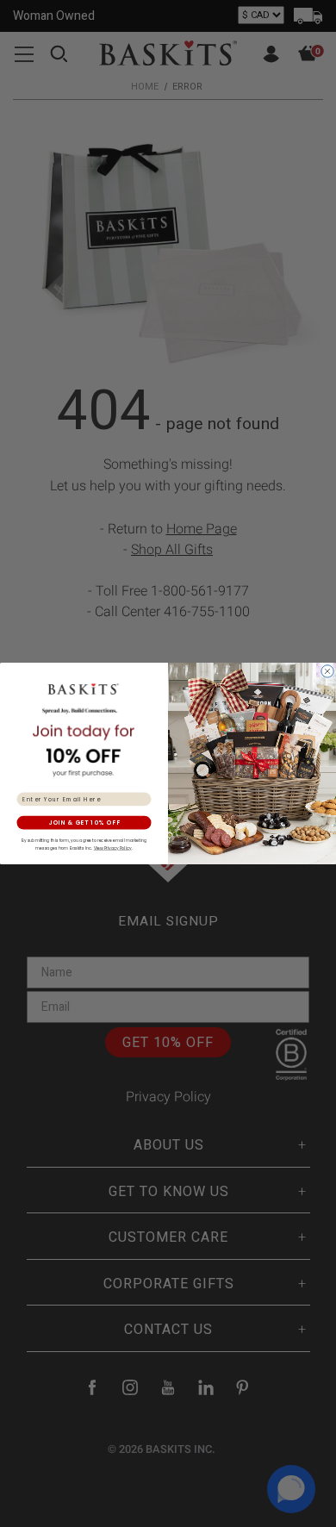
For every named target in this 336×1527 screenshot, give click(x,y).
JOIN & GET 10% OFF (84, 823)
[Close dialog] (327, 671)
